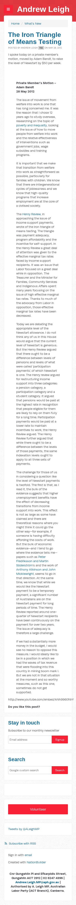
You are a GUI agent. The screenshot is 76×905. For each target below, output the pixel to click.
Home (15, 23)
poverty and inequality (31, 125)
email (28, 855)
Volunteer (38, 809)
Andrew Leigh (43, 9)
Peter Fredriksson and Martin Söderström (32, 561)
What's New (33, 23)
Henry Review (31, 214)
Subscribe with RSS (22, 843)
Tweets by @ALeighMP (23, 829)
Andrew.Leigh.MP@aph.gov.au (37, 882)
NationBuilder (36, 862)
